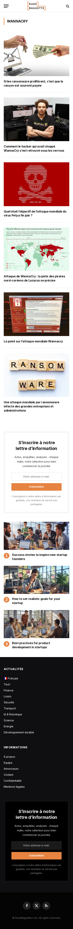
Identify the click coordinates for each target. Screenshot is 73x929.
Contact (8, 774)
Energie (8, 726)
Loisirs (7, 696)
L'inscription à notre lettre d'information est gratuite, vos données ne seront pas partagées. (36, 500)
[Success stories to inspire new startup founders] (36, 536)
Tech (7, 684)
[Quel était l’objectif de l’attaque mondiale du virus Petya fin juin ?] (36, 184)
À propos (9, 756)
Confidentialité (13, 780)
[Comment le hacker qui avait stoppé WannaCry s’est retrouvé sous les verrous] (36, 119)
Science (9, 720)
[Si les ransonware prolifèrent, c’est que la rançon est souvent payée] (36, 54)
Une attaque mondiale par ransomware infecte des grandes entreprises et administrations (31, 406)
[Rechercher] (67, 6)
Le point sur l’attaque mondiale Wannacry (33, 341)
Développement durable (19, 732)
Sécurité (9, 702)
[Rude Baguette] (36, 6)
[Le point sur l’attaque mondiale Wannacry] (36, 314)
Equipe (8, 762)
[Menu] (6, 6)
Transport (10, 708)
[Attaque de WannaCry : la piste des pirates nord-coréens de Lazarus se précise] (36, 249)
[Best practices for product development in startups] (36, 624)
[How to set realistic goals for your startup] (36, 580)
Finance (8, 690)
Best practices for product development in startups (31, 645)
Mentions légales (14, 786)
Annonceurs (11, 768)
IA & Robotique (13, 714)
